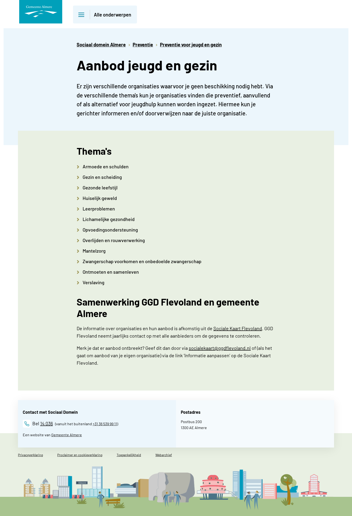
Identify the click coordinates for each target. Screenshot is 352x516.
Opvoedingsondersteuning (110, 229)
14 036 (46, 423)
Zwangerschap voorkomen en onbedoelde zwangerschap (142, 261)
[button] (105, 14)
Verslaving (93, 282)
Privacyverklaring (30, 455)
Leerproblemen (99, 208)
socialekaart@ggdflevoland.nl (220, 348)
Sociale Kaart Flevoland (237, 328)
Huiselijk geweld (100, 198)
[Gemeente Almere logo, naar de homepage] (40, 11)
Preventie (143, 44)
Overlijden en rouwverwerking (114, 240)
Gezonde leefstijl (100, 187)
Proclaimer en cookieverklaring (79, 455)
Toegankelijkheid (129, 455)
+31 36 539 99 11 (105, 423)
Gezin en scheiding (102, 177)
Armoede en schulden (106, 166)
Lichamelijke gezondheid (109, 219)
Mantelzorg (94, 251)
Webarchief (163, 455)
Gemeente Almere (66, 434)
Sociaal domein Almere (101, 44)
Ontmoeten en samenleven (111, 272)
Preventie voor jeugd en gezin (191, 44)
